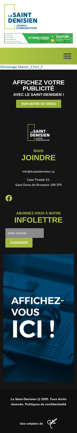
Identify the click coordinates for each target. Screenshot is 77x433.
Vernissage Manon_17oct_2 (21, 67)
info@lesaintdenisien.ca (38, 171)
